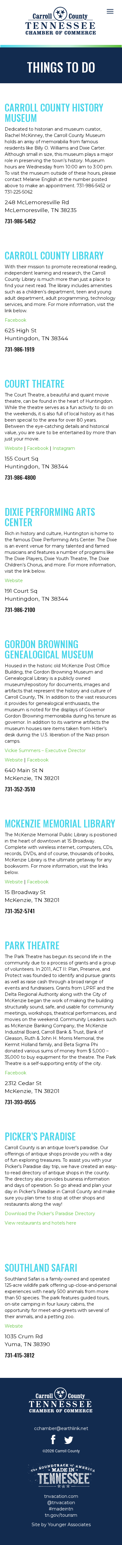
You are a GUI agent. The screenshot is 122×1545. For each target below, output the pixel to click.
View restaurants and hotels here (40, 1223)
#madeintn (61, 1509)
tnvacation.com (61, 1496)
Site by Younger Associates (61, 1524)
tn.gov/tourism (61, 1515)
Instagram (64, 448)
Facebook (15, 320)
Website (14, 448)
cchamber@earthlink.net (61, 1428)
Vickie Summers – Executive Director (45, 750)
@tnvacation (61, 1502)
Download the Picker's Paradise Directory (50, 1213)
